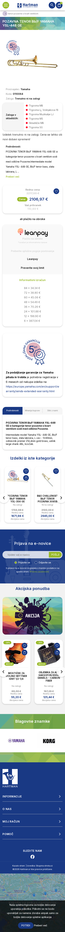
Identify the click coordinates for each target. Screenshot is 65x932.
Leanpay (32, 259)
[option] (17, 495)
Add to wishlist (56, 191)
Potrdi (25, 925)
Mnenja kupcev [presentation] (32, 410)
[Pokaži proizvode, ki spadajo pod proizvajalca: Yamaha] (16, 740)
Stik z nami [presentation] (52, 410)
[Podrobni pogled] (32, 61)
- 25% (39, 643)
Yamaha (25, 89)
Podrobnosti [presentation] (12, 410)
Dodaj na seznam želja (26, 471)
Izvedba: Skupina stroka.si (40, 865)
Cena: (22, 199)
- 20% (7, 643)
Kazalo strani (18, 865)
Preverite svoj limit (32, 267)
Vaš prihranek (33, 205)
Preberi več (40, 925)
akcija (9, 664)
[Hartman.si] (10, 778)
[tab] (12, 411)
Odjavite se (44, 562)
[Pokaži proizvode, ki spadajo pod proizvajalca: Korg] (48, 740)
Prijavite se (24, 562)
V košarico (26, 478)
